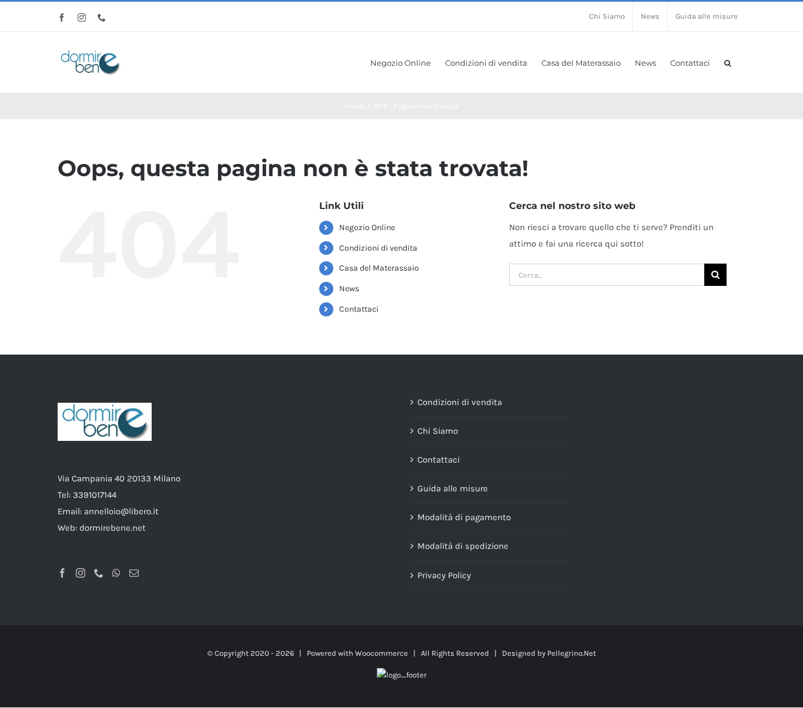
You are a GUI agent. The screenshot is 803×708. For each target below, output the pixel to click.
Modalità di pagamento (464, 517)
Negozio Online (367, 227)
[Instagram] (80, 573)
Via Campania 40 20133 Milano (119, 478)
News (349, 289)
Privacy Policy (444, 575)
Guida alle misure (452, 488)
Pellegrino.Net (571, 653)
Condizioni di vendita (378, 248)
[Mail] (134, 573)
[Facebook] (62, 573)
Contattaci (359, 309)
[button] (727, 62)
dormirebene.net (112, 527)
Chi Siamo (437, 431)
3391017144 (94, 495)
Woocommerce (381, 653)
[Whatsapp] (116, 573)
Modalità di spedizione (462, 546)
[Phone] (98, 573)
